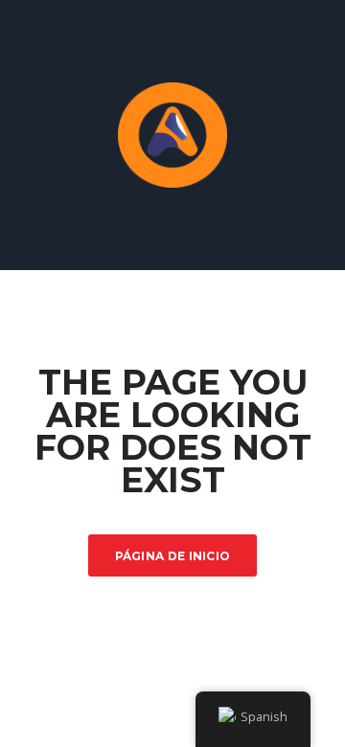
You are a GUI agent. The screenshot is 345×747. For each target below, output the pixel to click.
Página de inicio (173, 556)
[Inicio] (172, 133)
